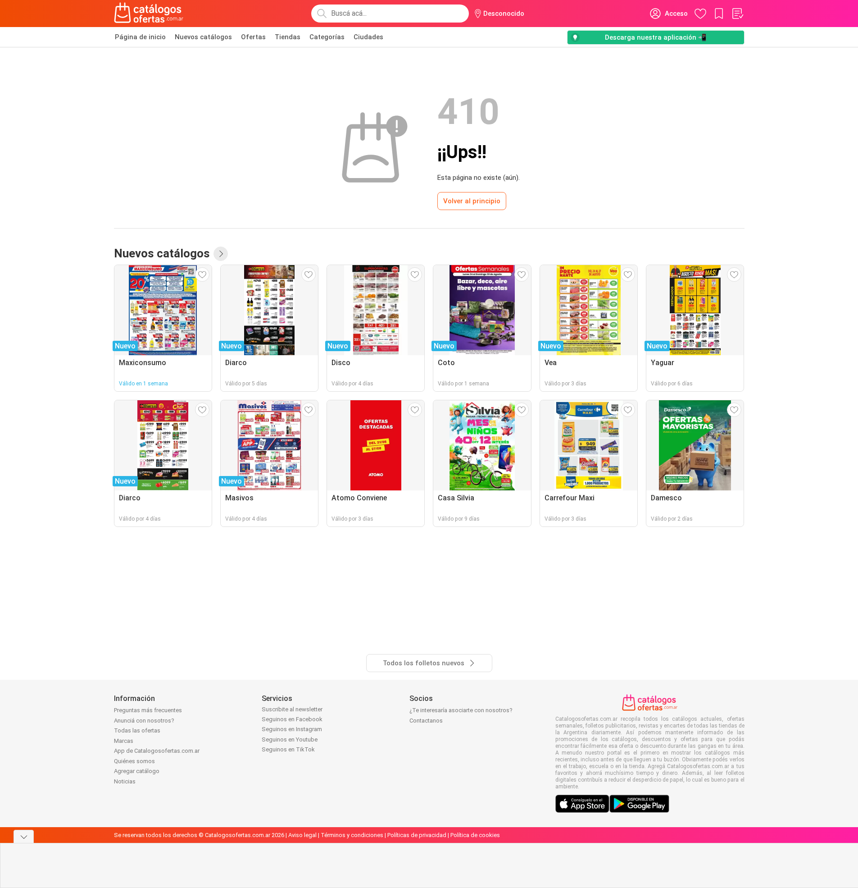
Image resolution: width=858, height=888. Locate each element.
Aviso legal (302, 835)
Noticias (125, 781)
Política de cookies (475, 835)
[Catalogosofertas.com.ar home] (149, 13)
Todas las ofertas (137, 730)
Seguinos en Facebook (292, 719)
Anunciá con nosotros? (144, 720)
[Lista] (737, 13)
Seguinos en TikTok (288, 749)
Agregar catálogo (136, 771)
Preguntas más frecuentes (148, 710)
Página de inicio (140, 37)
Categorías (327, 37)
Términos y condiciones (352, 835)
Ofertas (253, 37)
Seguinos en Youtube (290, 739)
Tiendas (287, 37)
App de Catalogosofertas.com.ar (157, 750)
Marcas (123, 740)
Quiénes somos (134, 761)
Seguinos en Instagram (292, 729)
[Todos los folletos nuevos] (220, 254)
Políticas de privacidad (416, 835)
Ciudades (368, 37)
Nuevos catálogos (203, 37)
